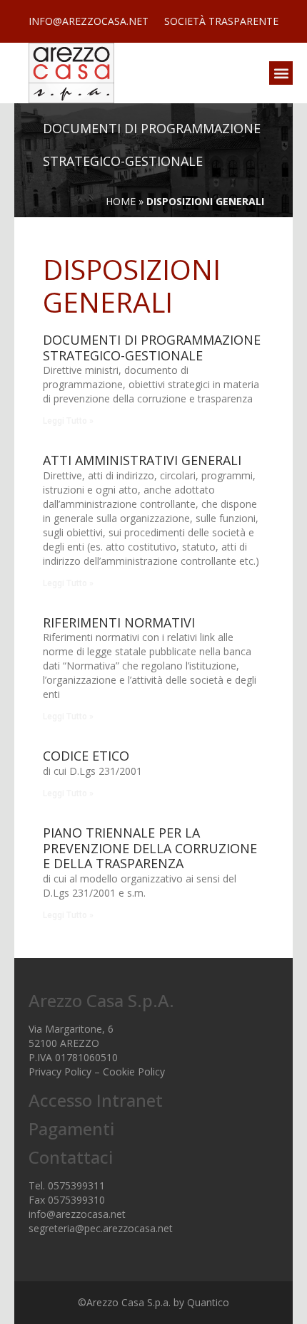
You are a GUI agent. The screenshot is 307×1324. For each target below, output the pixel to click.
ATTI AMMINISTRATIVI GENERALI (142, 460)
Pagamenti (71, 1128)
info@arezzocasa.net (77, 1214)
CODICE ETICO (86, 755)
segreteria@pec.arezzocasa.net (101, 1228)
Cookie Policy (134, 1071)
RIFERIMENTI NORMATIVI (119, 622)
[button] (281, 73)
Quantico (208, 1302)
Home (121, 201)
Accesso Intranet (96, 1100)
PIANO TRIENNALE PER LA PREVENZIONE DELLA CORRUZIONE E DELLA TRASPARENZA (150, 848)
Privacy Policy (60, 1071)
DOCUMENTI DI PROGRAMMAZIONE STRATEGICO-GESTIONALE (152, 347)
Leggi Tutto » (68, 421)
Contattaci (71, 1157)
